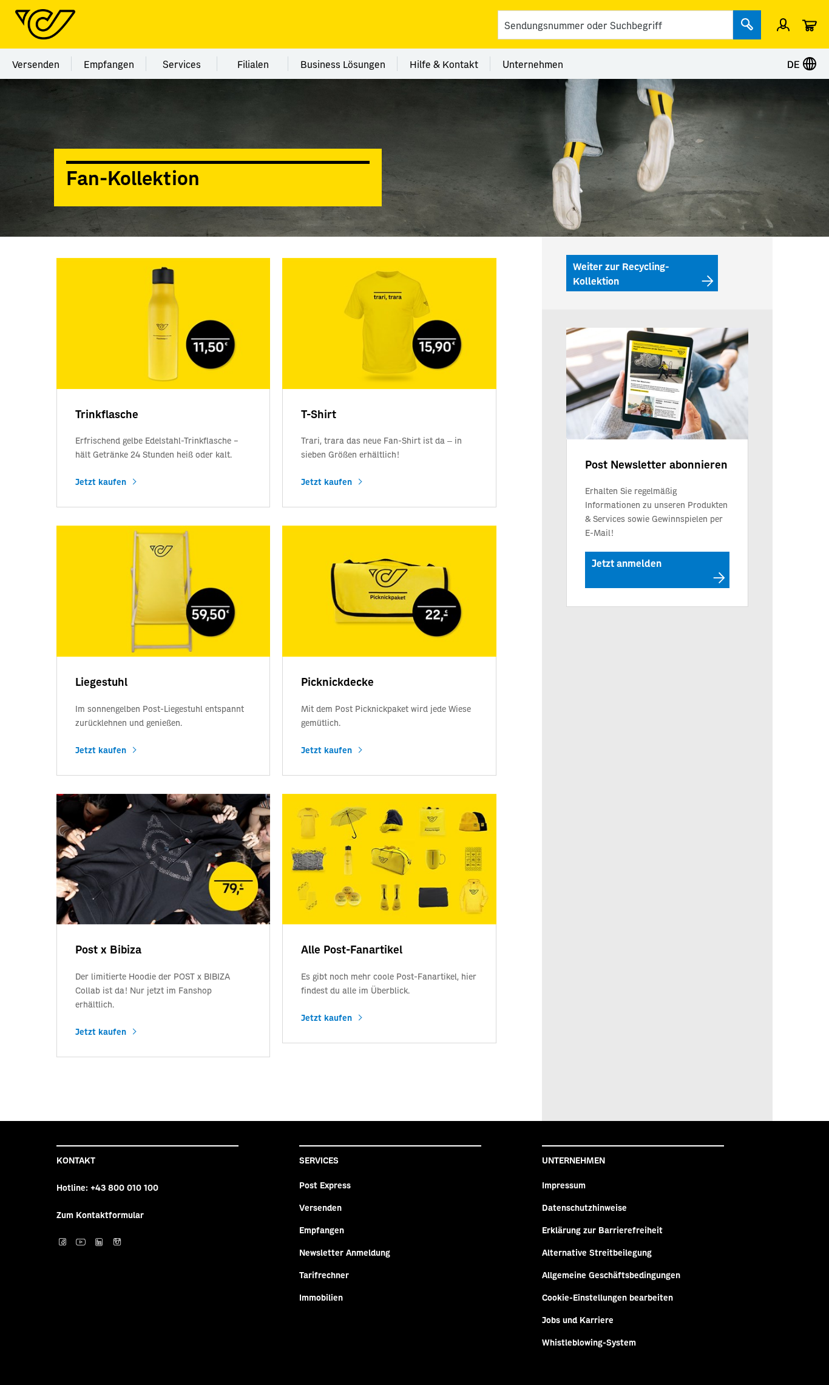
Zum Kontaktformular (100, 1214)
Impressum (564, 1184)
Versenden (35, 64)
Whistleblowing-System (589, 1342)
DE (794, 64)
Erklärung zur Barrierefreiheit (602, 1229)
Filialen (253, 64)
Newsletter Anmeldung (344, 1252)
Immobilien (321, 1297)
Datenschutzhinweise (584, 1207)
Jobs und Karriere (578, 1319)
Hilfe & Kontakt (444, 64)
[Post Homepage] (45, 24)
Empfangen (109, 64)
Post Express (325, 1184)
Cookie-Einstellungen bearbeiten (607, 1297)
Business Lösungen (342, 64)
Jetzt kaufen (100, 481)
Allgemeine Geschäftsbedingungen (611, 1274)
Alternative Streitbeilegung (597, 1252)
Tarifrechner (324, 1274)
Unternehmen (532, 64)
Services (182, 64)
